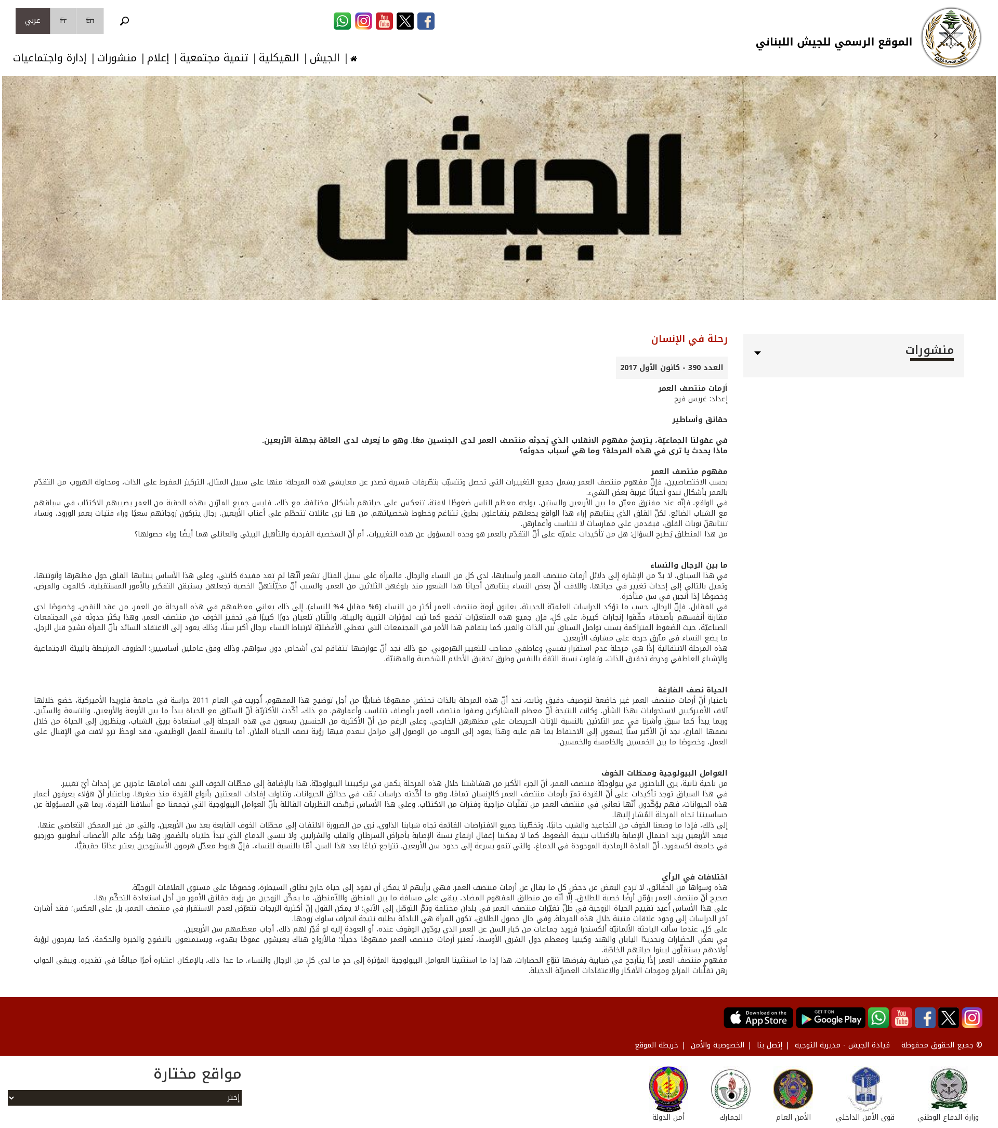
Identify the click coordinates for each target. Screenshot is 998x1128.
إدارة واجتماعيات (50, 57)
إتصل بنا (769, 1045)
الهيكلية (279, 57)
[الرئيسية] (951, 37)
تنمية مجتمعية (214, 57)
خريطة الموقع (656, 1045)
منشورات (117, 57)
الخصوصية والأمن (717, 1045)
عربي (33, 21)
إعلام (158, 57)
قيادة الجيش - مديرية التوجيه (842, 1045)
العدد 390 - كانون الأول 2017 (672, 368)
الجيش (325, 57)
